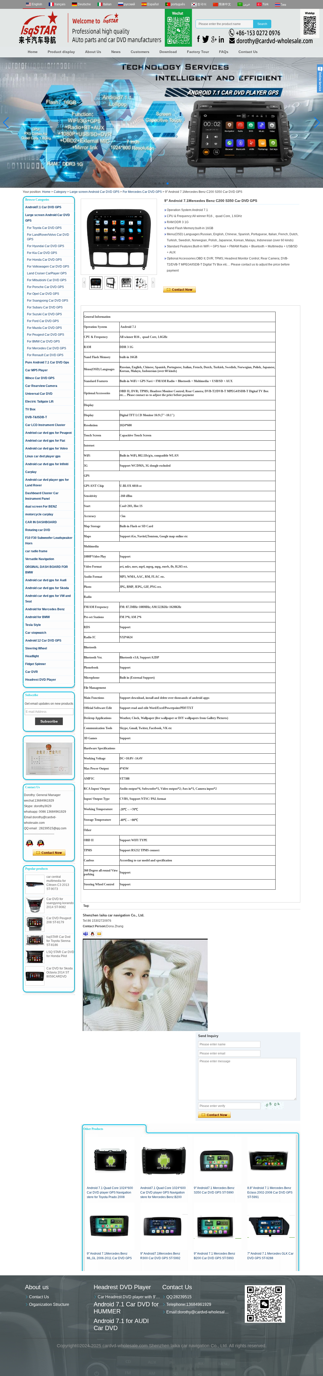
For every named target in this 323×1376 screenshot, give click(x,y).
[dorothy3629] (85, 934)
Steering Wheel (36, 648)
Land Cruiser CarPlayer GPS (47, 273)
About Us (93, 52)
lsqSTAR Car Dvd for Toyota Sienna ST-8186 (58, 941)
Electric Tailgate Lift (39, 401)
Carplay (31, 472)
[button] (155, 183)
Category (60, 192)
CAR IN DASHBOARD (41, 522)
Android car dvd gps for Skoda (47, 588)
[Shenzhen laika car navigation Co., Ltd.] (161, 28)
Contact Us (248, 52)
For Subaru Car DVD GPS (45, 307)
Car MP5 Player (36, 370)
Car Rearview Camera (41, 386)
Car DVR (31, 672)
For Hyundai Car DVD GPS (45, 246)
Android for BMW (37, 617)
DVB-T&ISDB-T (36, 417)
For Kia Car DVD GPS (42, 253)
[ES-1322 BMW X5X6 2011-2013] (161, 122)
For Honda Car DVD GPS (44, 259)
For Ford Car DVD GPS (43, 321)
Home (33, 52)
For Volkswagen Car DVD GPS (48, 266)
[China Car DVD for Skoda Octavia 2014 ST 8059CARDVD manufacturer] (34, 976)
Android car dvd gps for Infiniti (46, 464)
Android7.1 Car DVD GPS (43, 207)
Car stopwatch (35, 632)
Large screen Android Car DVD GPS (94, 192)
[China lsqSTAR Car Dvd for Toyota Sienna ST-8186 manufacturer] (34, 940)
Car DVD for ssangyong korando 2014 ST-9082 (60, 903)
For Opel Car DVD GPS (43, 294)
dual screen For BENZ (41, 506)
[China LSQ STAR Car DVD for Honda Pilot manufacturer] (34, 956)
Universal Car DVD (38, 393)
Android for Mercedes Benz (45, 609)
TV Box (30, 409)
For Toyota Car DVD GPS (44, 228)
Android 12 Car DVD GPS (43, 640)
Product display (61, 52)
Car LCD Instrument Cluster (45, 425)
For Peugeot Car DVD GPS (45, 334)
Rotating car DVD (37, 530)
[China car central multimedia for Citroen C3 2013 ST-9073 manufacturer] (34, 884)
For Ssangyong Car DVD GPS (47, 300)
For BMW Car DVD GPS (43, 341)
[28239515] (92, 934)
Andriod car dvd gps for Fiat (45, 440)
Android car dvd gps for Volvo (46, 448)
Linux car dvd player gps (43, 456)
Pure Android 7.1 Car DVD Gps (47, 362)
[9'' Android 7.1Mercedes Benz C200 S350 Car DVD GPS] (119, 237)
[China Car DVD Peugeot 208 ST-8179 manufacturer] (34, 924)
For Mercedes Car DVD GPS (142, 192)
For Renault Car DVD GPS (45, 355)
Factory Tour (198, 52)
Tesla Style (33, 625)
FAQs (223, 52)
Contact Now (49, 853)
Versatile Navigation (39, 559)
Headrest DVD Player (40, 679)
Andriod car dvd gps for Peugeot (48, 433)
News (116, 52)
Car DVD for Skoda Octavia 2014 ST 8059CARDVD (59, 972)
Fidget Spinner (35, 664)
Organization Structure (49, 1304)
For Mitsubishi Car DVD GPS (46, 280)
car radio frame (36, 551)
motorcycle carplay (39, 514)
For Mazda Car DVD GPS (44, 328)
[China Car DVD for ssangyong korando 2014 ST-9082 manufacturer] (34, 905)
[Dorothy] (29, 843)
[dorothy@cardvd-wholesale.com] (99, 934)
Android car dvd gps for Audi (45, 580)
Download (168, 52)
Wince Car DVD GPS (40, 378)
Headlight (32, 656)
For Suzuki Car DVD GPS (44, 314)
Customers (140, 52)
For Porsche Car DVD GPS (45, 287)
